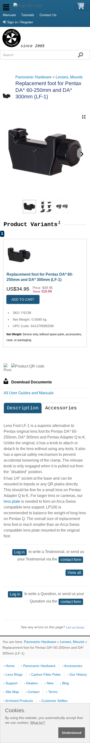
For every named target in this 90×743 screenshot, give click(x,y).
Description (23, 408)
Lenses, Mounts (69, 77)
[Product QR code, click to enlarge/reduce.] (27, 366)
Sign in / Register (20, 22)
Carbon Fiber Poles (46, 674)
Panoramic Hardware (33, 77)
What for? (37, 722)
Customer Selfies (54, 701)
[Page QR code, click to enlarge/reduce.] (27, 6)
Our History (78, 674)
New (50, 683)
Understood (71, 733)
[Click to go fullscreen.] (84, 117)
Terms (53, 692)
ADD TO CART (23, 299)
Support (12, 683)
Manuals (9, 15)
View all (74, 573)
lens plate (12, 501)
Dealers (32, 683)
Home (10, 666)
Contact (33, 692)
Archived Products (19, 701)
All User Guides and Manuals (29, 393)
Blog (65, 683)
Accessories (61, 408)
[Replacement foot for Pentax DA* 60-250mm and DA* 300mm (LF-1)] (29, 206)
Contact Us (48, 15)
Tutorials (27, 15)
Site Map (12, 692)
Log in (19, 552)
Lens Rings (14, 674)
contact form (70, 560)
